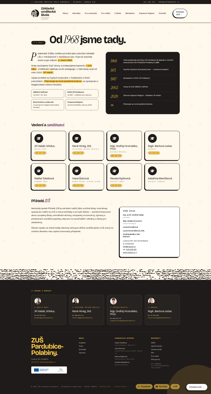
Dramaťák (82, 350)
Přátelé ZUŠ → (106, 386)
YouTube (163, 386)
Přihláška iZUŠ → (180, 13)
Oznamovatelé (156, 350)
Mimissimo (130, 13)
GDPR (153, 343)
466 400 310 (35, 362)
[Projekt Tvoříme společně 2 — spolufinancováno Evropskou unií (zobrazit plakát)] (49, 370)
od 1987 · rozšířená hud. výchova (79, 93)
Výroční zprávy (156, 346)
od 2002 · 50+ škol (40, 93)
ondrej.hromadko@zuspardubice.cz (122, 321)
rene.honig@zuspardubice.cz (82, 318)
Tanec (81, 346)
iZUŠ (175, 386)
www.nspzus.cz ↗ (130, 252)
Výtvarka (82, 353)
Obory (65, 13)
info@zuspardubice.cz (48, 362)
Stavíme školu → (122, 386)
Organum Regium (146, 13)
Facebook (145, 386)
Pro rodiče (105, 13)
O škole (118, 13)
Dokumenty (156, 338)
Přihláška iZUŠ (195, 387)
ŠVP (152, 353)
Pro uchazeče (91, 13)
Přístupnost (155, 359)
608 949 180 (131, 250)
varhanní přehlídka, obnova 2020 (79, 103)
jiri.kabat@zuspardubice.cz (43, 318)
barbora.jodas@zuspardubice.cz (159, 318)
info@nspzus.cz (129, 247)
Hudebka (82, 343)
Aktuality (76, 13)
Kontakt (162, 13)
